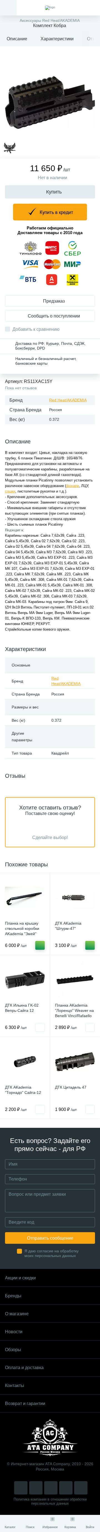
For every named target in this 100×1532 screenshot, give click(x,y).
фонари (72, 486)
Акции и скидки (20, 1278)
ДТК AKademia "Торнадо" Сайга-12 (23, 1090)
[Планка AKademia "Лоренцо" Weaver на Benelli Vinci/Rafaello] (75, 979)
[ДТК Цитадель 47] (75, 1061)
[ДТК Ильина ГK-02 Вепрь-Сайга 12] (25, 979)
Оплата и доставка (24, 1367)
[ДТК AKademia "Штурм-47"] (75, 897)
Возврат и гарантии (25, 1403)
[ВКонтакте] (35, 1487)
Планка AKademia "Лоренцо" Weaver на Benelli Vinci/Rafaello (74, 1010)
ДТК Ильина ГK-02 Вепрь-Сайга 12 (22, 1008)
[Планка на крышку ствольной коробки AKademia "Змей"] (25, 897)
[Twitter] (51, 1487)
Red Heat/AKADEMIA (68, 400)
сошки (10, 491)
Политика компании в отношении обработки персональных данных (50, 1501)
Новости (13, 1331)
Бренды (13, 1295)
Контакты (14, 1385)
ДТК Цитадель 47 (70, 1087)
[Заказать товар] (40, 1027)
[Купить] (40, 945)
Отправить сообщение (50, 1238)
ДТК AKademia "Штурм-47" (68, 926)
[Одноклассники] (81, 1487)
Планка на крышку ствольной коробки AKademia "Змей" (22, 928)
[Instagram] (21, 1487)
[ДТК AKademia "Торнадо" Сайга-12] (25, 1061)
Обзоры (13, 1349)
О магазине (17, 1313)
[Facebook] (65, 1487)
